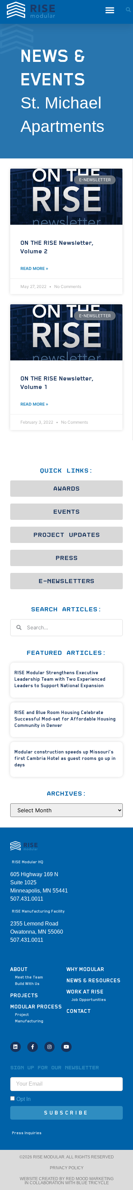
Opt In (23, 1099)
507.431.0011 (26, 940)
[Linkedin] (15, 1047)
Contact (78, 1011)
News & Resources (93, 981)
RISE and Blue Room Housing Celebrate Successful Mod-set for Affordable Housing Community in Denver (65, 719)
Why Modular (85, 969)
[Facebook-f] (32, 1047)
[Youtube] (66, 1047)
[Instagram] (49, 1047)
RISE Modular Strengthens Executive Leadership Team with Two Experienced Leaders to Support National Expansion (59, 679)
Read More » (34, 268)
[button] (110, 10)
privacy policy (67, 1168)
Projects (24, 995)
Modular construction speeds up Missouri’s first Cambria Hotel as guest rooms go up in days (65, 758)
